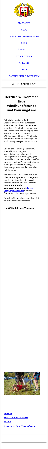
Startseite (24, 23)
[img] (24, 10)
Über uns (23, 50)
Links (24, 69)
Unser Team (23, 56)
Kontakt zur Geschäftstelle (16, 417)
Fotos (23, 43)
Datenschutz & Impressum (24, 76)
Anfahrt (24, 63)
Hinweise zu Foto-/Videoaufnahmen (20, 426)
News (24, 30)
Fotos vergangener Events (18, 189)
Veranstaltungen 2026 (23, 36)
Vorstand (8, 413)
